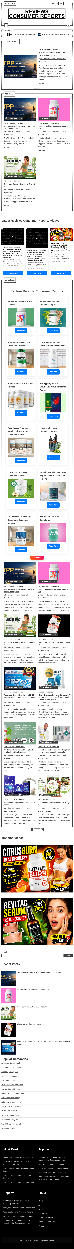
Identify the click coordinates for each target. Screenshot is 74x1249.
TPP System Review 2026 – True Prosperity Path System (39, 972)
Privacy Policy (43, 1213)
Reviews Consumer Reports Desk (53, 59)
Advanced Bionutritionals (14, 692)
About (40, 1205)
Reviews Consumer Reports (44, 1240)
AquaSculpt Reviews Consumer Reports (53, 1164)
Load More (37, 558)
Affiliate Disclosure (45, 1218)
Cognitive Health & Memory (14, 799)
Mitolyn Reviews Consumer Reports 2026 (33, 990)
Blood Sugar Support (9, 1072)
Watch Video (13, 273)
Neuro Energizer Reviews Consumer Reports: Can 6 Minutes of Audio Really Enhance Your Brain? (54, 697)
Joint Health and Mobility (48, 747)
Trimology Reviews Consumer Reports (32, 1007)
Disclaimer (42, 1209)
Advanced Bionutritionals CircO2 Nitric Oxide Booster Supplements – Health (19, 697)
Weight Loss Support (12, 181)
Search (4, 952)
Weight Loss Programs (47, 799)
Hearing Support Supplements (13, 1094)
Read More (42, 83)
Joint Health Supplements (11, 1102)
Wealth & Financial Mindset (50, 49)
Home (40, 1201)
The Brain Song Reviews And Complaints (19, 1182)
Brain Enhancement (46, 692)
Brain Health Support (9, 1080)
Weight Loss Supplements (48, 123)
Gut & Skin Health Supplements (13, 1089)
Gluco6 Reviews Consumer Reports (52, 1172)
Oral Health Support (9, 1111)
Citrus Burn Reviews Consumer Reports (32, 1024)
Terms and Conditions (46, 1222)
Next (42, 829)
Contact (41, 1226)
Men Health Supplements (11, 1106)
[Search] (68, 25)
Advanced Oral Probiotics (14, 747)
